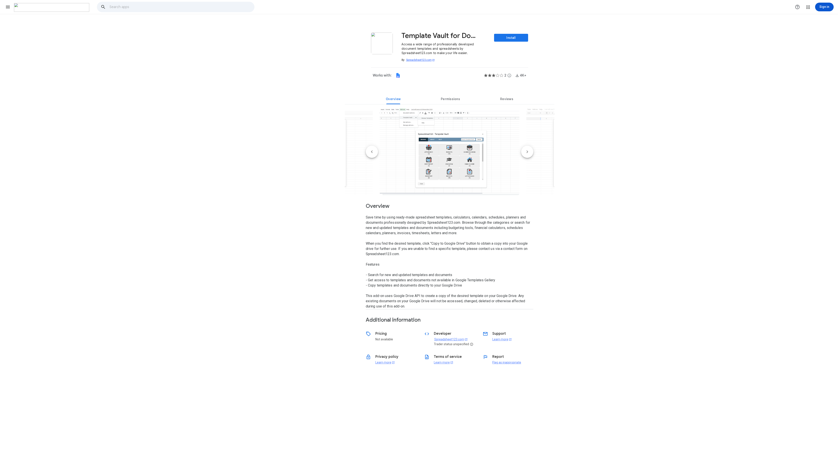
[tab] (393, 99)
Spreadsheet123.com (420, 59)
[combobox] (181, 7)
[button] (8, 7)
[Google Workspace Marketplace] (51, 7)
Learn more (502, 339)
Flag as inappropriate (506, 362)
